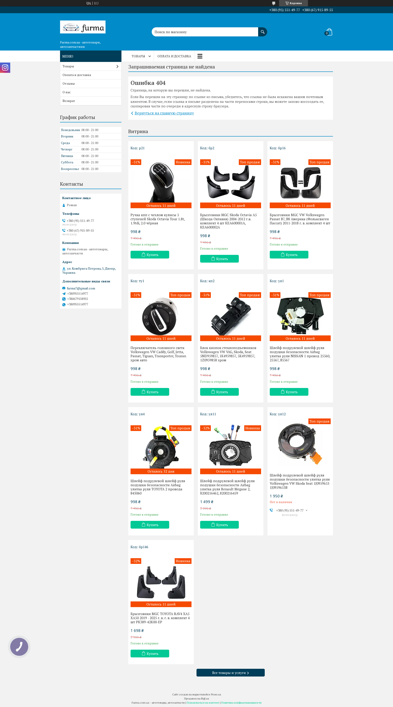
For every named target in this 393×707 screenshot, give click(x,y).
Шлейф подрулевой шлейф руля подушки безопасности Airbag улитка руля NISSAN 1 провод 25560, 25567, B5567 (300, 354)
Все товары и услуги (229, 672)
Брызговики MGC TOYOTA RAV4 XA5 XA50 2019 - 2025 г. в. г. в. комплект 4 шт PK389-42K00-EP (160, 618)
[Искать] (262, 29)
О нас (67, 92)
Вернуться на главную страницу (164, 113)
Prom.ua (216, 694)
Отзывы (69, 83)
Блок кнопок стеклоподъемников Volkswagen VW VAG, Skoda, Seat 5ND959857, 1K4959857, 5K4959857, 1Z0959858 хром (228, 354)
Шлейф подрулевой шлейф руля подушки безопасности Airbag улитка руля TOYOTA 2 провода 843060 (158, 487)
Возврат (69, 101)
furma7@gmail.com (81, 288)
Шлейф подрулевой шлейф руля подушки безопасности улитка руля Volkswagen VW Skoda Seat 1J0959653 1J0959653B (300, 481)
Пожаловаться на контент (203, 702)
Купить (153, 254)
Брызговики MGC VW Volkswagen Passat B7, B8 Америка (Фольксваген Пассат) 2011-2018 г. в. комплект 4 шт (300, 219)
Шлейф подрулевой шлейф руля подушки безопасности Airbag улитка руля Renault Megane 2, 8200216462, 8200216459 (227, 487)
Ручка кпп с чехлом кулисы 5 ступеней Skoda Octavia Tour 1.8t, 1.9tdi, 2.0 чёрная (158, 219)
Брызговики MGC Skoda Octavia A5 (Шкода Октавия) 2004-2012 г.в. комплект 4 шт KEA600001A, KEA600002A (228, 221)
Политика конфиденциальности (241, 702)
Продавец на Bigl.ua (196, 698)
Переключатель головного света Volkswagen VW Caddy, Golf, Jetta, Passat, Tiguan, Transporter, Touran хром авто (158, 354)
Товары (138, 56)
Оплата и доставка (174, 56)
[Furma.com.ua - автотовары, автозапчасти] (83, 25)
